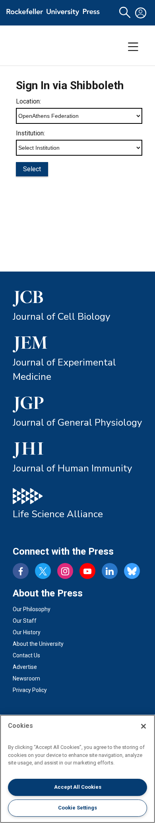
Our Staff (25, 621)
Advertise (25, 667)
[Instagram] (65, 571)
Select (32, 169)
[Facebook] (21, 571)
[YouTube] (87, 571)
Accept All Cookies (77, 787)
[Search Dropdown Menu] (124, 13)
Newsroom (26, 678)
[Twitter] (43, 571)
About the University (38, 644)
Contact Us (26, 655)
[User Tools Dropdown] (141, 13)
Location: (28, 101)
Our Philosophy (31, 609)
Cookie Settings (77, 808)
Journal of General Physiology (77, 422)
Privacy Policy (30, 690)
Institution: (30, 133)
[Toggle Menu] (133, 47)
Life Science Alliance (58, 514)
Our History (27, 632)
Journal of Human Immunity (72, 468)
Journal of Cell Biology (61, 316)
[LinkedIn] (110, 571)
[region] (77, 769)
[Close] (143, 726)
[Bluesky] (132, 571)
